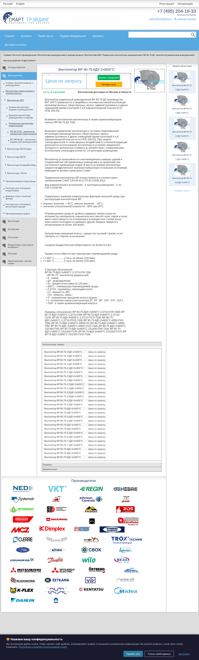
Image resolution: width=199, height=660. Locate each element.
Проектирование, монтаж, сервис (20, 262)
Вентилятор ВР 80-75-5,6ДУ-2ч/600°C (63, 420)
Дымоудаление (15, 75)
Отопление (13, 237)
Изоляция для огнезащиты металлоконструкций (18, 205)
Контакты (98, 36)
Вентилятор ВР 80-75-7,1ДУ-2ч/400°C (63, 441)
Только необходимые (159, 654)
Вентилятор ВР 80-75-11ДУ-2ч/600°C (63, 364)
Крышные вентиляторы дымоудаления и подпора (21, 116)
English (20, 3)
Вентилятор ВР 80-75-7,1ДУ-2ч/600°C (63, 445)
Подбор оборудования (73, 36)
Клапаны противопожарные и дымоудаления (19, 84)
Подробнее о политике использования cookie (43, 647)
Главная (9, 36)
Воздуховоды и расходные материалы (20, 246)
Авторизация (185, 3)
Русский (7, 3)
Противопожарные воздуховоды (21, 181)
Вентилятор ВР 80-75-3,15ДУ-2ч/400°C (64, 384)
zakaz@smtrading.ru (160, 19)
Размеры (47, 464)
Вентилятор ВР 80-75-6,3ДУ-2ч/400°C (63, 433)
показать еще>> (182, 190)
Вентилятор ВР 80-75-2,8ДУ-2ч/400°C (63, 376)
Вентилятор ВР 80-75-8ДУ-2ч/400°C (62, 449)
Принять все (133, 654)
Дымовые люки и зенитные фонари (18, 197)
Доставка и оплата (15, 44)
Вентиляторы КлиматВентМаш (21, 165)
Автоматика (13, 229)
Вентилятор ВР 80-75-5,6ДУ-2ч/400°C (63, 416)
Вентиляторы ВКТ (15, 100)
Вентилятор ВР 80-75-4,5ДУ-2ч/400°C (63, 400)
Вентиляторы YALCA (17, 173)
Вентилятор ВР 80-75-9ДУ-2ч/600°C (62, 457)
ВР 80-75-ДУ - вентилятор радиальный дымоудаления (23, 132)
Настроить (184, 654)
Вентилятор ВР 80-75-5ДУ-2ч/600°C (62, 429)
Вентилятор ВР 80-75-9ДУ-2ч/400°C (62, 453)
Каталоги (26, 36)
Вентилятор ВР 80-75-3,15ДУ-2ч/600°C (64, 388)
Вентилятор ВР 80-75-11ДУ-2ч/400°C (63, 360)
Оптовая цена (109, 84)
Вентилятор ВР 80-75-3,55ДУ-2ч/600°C (64, 396)
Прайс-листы (45, 36)
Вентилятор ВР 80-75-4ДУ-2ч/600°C (62, 412)
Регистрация (166, 3)
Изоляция (12, 253)
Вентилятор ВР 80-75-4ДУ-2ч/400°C (62, 408)
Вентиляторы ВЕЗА (16, 157)
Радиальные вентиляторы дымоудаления (21, 124)
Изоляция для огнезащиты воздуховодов (18, 189)
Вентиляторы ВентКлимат (19, 149)
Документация (50, 469)
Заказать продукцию (108, 77)
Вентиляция (13, 221)
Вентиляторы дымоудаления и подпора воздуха (20, 92)
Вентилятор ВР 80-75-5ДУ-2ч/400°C (62, 424)
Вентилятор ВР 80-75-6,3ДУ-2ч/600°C (63, 437)
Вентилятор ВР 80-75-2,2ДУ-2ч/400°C (63, 368)
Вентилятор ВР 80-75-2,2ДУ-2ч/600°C (63, 372)
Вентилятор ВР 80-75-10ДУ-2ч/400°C (63, 352)
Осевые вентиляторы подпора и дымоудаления (21, 108)
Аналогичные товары (53, 344)
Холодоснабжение (16, 67)
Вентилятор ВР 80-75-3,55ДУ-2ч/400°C (64, 392)
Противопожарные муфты (18, 214)
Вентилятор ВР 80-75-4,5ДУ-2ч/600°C (63, 404)
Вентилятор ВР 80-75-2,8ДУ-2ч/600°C (63, 380)
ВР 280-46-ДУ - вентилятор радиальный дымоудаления (23, 140)
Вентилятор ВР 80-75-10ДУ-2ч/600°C (63, 356)
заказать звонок (187, 19)
